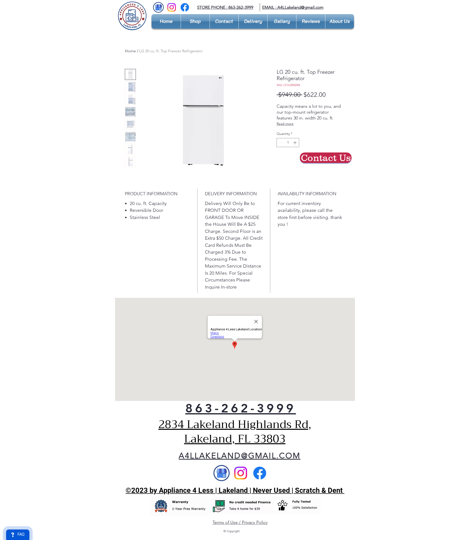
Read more (285, 123)
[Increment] (295, 142)
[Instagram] (171, 7)
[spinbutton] (287, 142)
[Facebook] (184, 7)
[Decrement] (280, 142)
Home (130, 51)
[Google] (221, 473)
